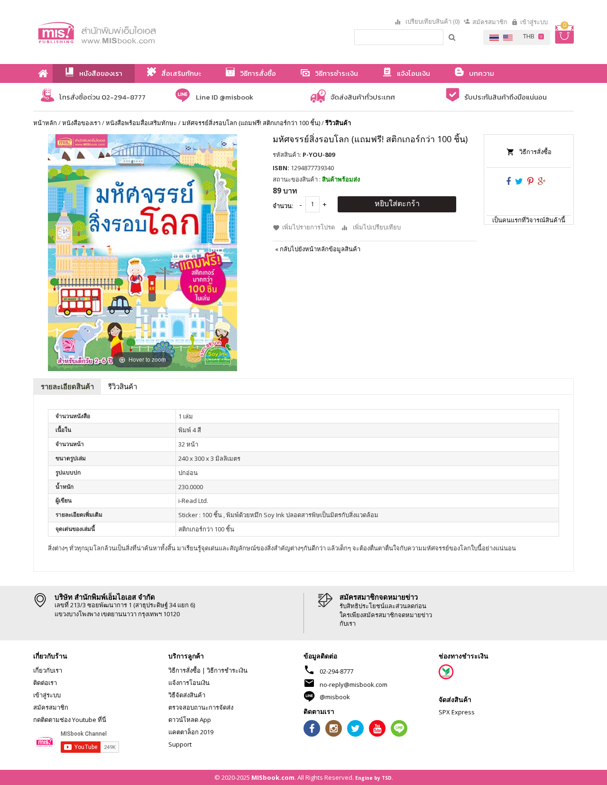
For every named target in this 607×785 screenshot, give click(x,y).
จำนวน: (283, 205)
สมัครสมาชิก (489, 22)
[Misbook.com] (123, 32)
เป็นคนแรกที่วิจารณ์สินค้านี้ (528, 220)
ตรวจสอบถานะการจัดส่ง (200, 707)
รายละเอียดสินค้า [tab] (67, 386)
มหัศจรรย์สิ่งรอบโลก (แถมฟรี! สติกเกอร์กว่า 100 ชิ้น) (251, 123)
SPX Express (457, 712)
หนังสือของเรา (81, 123)
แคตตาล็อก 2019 (190, 732)
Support (180, 744)
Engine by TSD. (374, 778)
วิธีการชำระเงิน (227, 670)
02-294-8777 (336, 671)
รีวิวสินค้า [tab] (122, 386)
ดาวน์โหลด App (189, 719)
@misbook (335, 697)
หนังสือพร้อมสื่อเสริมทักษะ (141, 123)
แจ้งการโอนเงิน (189, 682)
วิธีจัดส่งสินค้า (186, 695)
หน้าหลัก (45, 123)
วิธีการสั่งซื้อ (535, 151)
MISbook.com (272, 777)
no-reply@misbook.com (353, 684)
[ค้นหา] (452, 37)
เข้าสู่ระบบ (534, 22)
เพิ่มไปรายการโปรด (308, 227)
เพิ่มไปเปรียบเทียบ (377, 227)
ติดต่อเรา (45, 682)
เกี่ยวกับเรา (47, 670)
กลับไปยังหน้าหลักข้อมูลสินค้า (317, 249)
